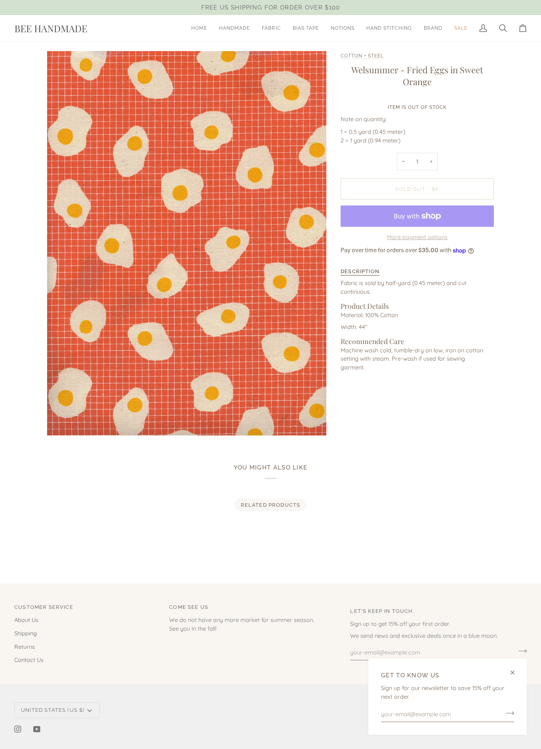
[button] (234, 28)
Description (360, 271)
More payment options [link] (417, 237)
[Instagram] (17, 729)
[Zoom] (62, 421)
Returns (24, 646)
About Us (26, 620)
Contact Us (29, 659)
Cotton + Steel (362, 56)
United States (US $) (52, 710)
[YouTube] (36, 729)
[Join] (507, 713)
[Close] (516, 672)
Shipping (25, 633)
